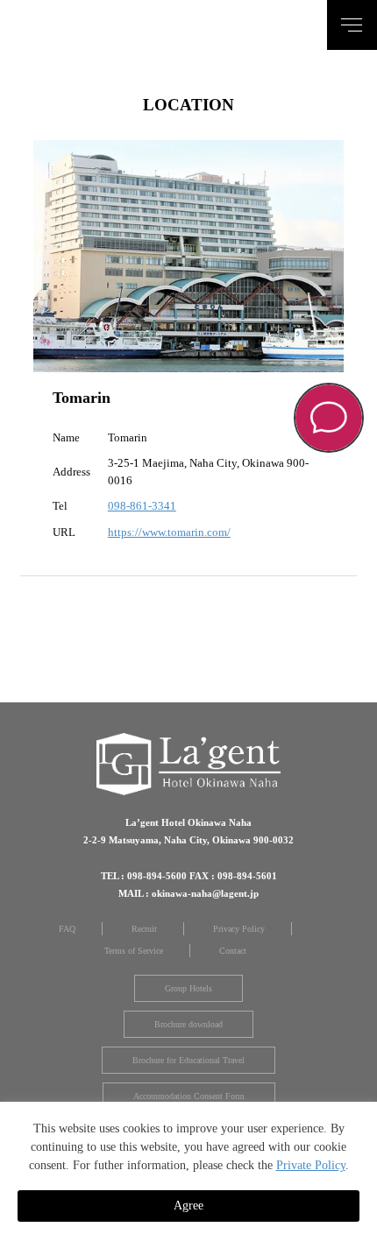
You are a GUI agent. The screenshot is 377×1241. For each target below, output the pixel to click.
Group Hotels (188, 988)
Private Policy (310, 1165)
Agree (188, 1205)
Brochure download (188, 1024)
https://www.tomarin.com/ (169, 532)
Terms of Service (133, 950)
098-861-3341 (142, 505)
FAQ (67, 929)
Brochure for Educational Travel (188, 1060)
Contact (232, 950)
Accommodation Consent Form (189, 1096)
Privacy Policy (239, 929)
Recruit (144, 929)
